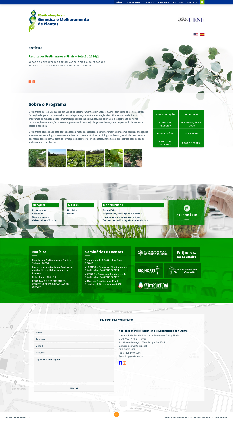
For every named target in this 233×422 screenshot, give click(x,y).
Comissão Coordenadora (40, 215)
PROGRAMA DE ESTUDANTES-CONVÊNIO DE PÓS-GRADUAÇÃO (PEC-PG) (50, 284)
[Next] (33, 81)
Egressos (163, 2)
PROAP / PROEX (191, 143)
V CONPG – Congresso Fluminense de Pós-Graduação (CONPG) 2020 (105, 276)
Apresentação (165, 114)
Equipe (150, 2)
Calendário (191, 133)
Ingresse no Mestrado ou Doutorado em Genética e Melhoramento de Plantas (52, 270)
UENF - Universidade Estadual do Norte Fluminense (196, 417)
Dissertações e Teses (191, 124)
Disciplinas (191, 114)
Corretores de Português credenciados (125, 220)
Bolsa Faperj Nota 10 (44, 277)
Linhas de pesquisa (165, 124)
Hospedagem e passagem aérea (121, 217)
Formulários (110, 210)
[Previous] (30, 81)
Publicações (165, 133)
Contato (192, 2)
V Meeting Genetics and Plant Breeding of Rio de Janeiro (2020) (103, 283)
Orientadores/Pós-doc (45, 220)
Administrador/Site (18, 417)
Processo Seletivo (165, 143)
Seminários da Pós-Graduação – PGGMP (103, 262)
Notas (70, 213)
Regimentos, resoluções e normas (122, 213)
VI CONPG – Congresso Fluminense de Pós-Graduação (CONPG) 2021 (106, 269)
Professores (39, 210)
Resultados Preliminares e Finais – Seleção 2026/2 (64, 56)
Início (119, 2)
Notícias (178, 2)
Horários (72, 210)
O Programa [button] (134, 2)
